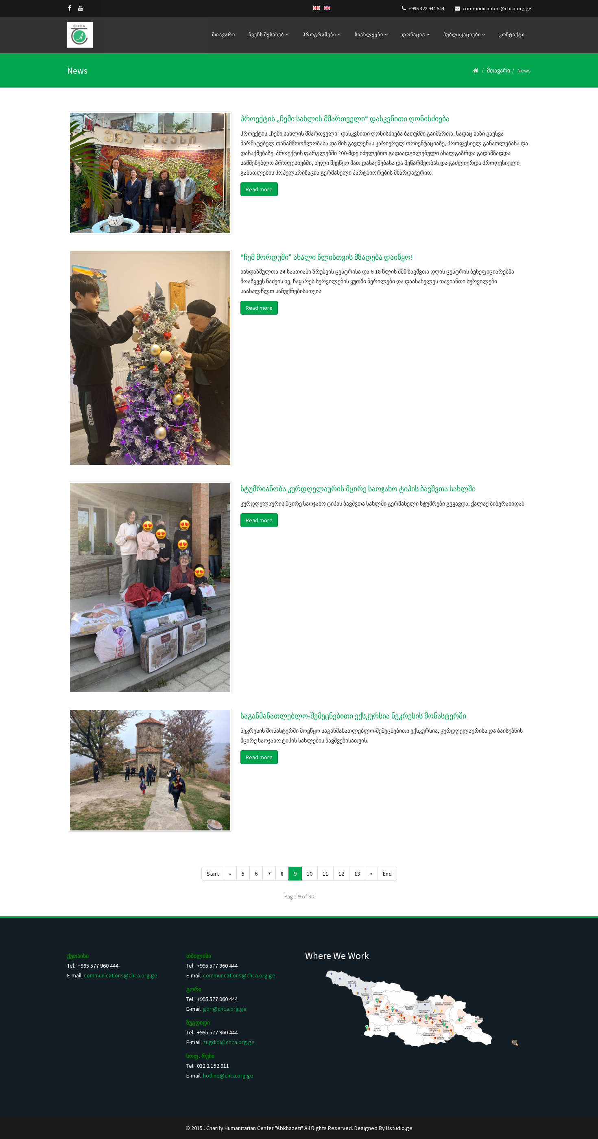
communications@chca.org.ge (497, 8)
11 (325, 873)
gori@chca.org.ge (225, 1008)
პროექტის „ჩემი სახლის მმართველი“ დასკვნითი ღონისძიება (345, 118)
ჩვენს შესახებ (266, 34)
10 (309, 873)
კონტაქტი (512, 34)
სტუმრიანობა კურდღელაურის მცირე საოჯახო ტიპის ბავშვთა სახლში (358, 488)
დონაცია (414, 34)
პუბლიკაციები (462, 34)
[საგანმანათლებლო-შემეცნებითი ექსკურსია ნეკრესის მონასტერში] (150, 770)
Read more (259, 189)
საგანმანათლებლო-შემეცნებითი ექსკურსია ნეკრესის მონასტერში (353, 716)
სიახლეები (369, 34)
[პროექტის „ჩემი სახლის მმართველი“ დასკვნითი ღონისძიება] (150, 173)
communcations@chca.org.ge (239, 975)
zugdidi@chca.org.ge (229, 1042)
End (387, 873)
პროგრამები (319, 34)
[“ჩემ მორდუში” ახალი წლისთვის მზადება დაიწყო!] (150, 358)
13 (357, 873)
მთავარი (223, 34)
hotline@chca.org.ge (228, 1075)
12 (341, 873)
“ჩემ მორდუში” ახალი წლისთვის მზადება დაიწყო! (326, 257)
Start (213, 873)
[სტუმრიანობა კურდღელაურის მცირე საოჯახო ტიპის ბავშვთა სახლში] (150, 587)
